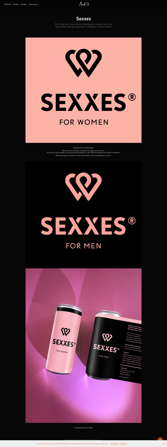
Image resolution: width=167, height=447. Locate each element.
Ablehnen (123, 443)
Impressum (33, 4)
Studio (15, 4)
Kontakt (23, 4)
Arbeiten (7, 4)
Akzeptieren (115, 443)
